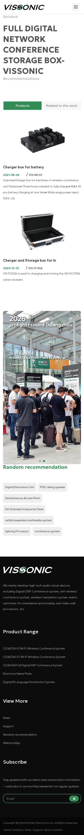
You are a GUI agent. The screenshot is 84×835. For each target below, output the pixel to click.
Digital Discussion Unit (19, 487)
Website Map (11, 743)
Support (8, 726)
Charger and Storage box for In (29, 260)
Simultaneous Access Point (22, 498)
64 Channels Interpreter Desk (24, 509)
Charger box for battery (23, 167)
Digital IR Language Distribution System (29, 682)
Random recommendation (20, 734)
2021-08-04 (11, 175)
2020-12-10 (11, 268)
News (6, 718)
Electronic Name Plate (17, 673)
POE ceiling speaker (52, 487)
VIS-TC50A (35, 268)
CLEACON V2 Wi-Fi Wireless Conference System (34, 657)
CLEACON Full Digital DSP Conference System (32, 665)
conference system (47, 531)
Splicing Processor (17, 531)
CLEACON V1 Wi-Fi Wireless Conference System (34, 648)
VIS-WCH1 (35, 175)
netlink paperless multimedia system (28, 520)
